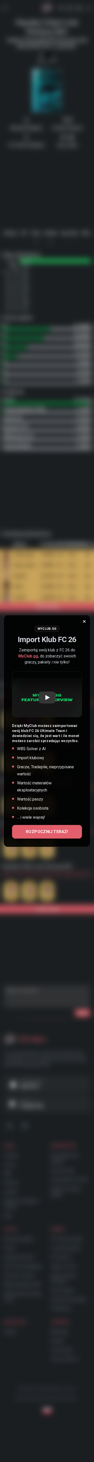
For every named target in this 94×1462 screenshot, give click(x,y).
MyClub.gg (28, 656)
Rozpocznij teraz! (47, 831)
